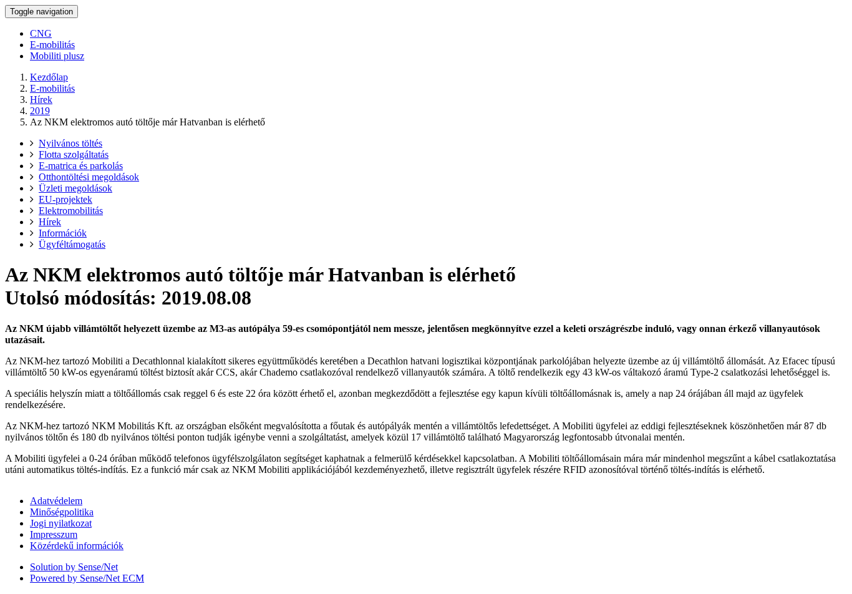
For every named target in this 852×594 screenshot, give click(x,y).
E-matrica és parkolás (81, 165)
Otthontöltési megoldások (89, 177)
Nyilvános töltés (70, 143)
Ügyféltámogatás (72, 244)
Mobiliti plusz (57, 56)
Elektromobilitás (71, 210)
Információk (63, 233)
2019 (40, 110)
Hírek (41, 99)
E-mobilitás (52, 44)
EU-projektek (65, 199)
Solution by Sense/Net (74, 567)
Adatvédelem (56, 500)
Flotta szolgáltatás (74, 154)
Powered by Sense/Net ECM (87, 578)
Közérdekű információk (76, 545)
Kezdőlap (49, 77)
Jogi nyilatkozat (61, 523)
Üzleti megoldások (75, 188)
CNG (41, 33)
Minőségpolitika (62, 512)
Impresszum (53, 534)
